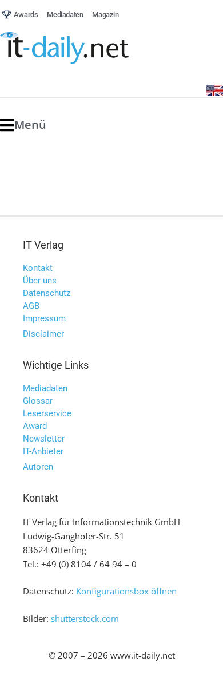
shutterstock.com (85, 618)
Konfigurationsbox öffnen (126, 591)
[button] (23, 125)
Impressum (44, 318)
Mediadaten (45, 388)
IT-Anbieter (43, 451)
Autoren (38, 467)
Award (35, 426)
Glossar (38, 401)
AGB (31, 306)
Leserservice (47, 413)
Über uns (40, 280)
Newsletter (44, 438)
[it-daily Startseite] (86, 48)
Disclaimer (43, 334)
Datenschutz (46, 293)
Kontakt (38, 268)
